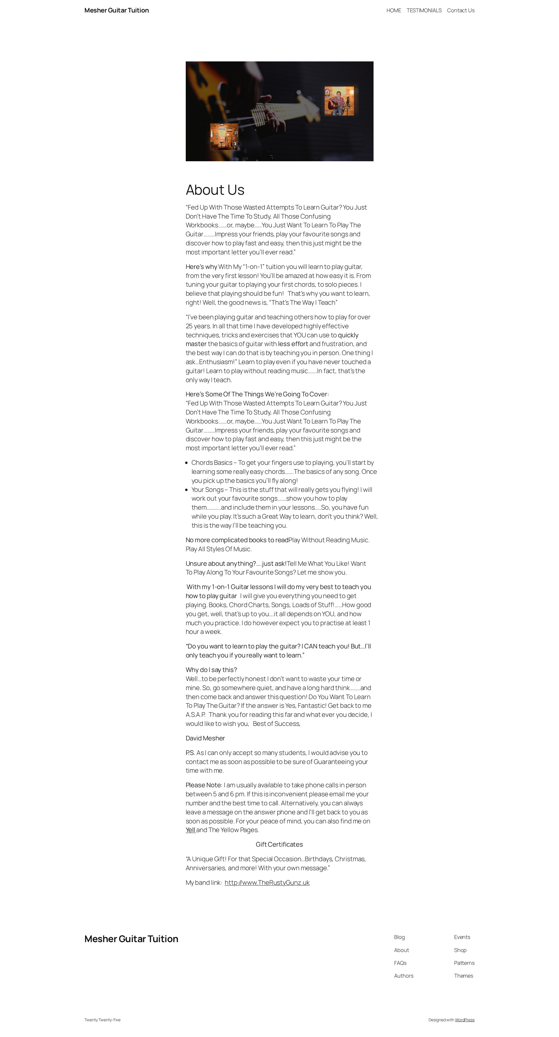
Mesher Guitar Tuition (116, 10)
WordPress (465, 1019)
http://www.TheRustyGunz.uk (267, 882)
